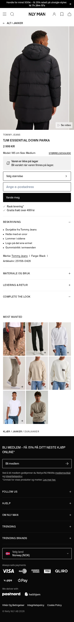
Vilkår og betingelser (13, 605)
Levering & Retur (15, 285)
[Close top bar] (70, 4)
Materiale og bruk (16, 273)
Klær (6, 431)
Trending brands (14, 538)
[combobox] (37, 176)
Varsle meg (13, 197)
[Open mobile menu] (4, 14)
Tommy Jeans (11, 134)
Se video (66, 125)
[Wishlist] (62, 14)
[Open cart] (69, 14)
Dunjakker (31, 431)
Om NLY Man (10, 515)
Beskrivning (12, 222)
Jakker (15, 23)
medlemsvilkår (63, 472)
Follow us (9, 491)
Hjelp (6, 503)
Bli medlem (12, 463)
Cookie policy (54, 605)
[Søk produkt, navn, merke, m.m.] (12, 14)
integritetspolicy (14, 476)
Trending (9, 526)
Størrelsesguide (60, 153)
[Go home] (37, 14)
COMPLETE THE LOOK (17, 296)
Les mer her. (49, 479)
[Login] (54, 14)
